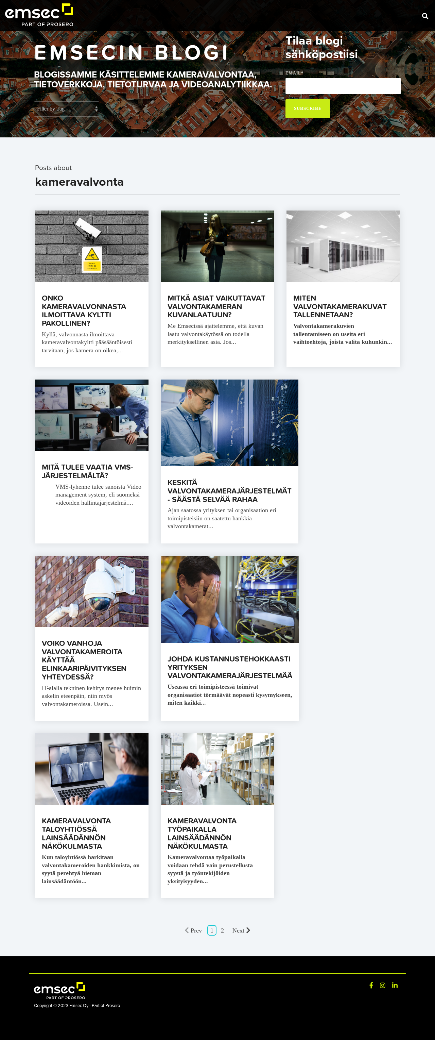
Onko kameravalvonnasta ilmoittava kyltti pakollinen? (84, 310)
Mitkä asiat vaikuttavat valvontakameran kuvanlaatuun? (216, 306)
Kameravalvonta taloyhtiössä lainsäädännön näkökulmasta (76, 833)
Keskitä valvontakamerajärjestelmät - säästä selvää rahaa (230, 490)
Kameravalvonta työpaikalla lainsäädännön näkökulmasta (202, 833)
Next (238, 930)
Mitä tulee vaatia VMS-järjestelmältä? (87, 471)
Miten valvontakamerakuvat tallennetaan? (340, 306)
